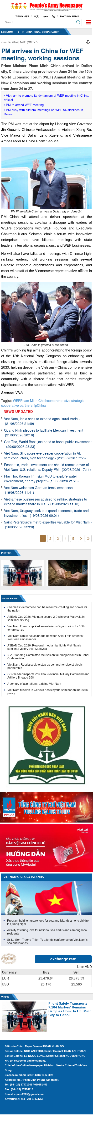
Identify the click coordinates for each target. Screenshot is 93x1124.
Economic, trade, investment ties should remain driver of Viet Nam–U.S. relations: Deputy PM (47, 467)
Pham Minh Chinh (33, 400)
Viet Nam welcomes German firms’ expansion (39, 490)
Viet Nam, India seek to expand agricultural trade (42, 421)
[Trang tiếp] (81, 538)
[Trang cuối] (88, 538)
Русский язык (69, 16)
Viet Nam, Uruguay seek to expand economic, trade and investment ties (46, 513)
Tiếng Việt (22, 16)
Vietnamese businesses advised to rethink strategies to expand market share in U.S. (45, 501)
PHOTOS (6, 553)
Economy (7, 32)
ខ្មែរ (53, 16)
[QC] (46, 806)
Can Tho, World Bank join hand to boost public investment (48, 444)
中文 (36, 16)
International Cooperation (40, 32)
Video (5, 997)
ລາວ (45, 16)
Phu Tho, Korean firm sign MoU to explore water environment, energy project (41, 478)
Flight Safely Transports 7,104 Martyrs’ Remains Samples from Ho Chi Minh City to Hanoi (70, 1009)
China (41, 405)
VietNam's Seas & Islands (24, 877)
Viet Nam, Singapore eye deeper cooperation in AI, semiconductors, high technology (45, 455)
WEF (16, 400)
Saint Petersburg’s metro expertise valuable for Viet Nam (48, 524)
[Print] (88, 41)
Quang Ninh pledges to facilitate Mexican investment (44, 432)
